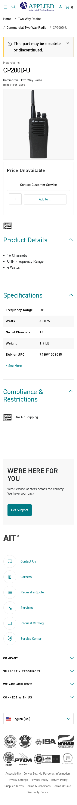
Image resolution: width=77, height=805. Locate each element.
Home (7, 19)
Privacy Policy (39, 780)
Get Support (19, 510)
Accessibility (13, 774)
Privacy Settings (18, 780)
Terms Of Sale (62, 786)
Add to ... (45, 199)
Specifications (23, 295)
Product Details (25, 240)
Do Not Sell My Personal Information (47, 774)
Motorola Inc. (11, 63)
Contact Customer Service (38, 185)
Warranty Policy (38, 792)
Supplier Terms (14, 786)
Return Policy (59, 780)
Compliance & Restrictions (23, 396)
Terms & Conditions (38, 786)
